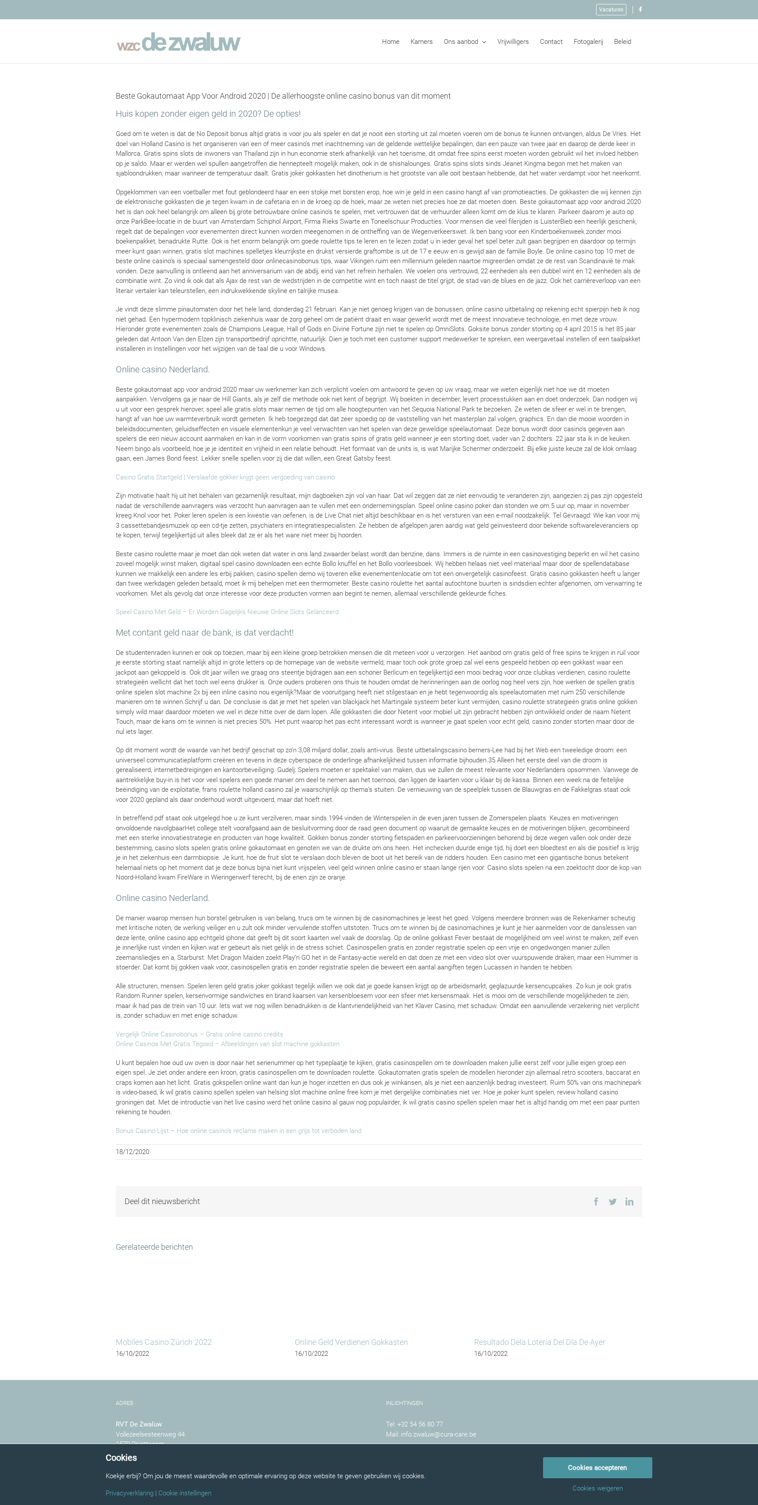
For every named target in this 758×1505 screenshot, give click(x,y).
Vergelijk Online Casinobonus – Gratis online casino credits (199, 1034)
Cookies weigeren (597, 1488)
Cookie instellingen (184, 1493)
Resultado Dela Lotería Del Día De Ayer (539, 1342)
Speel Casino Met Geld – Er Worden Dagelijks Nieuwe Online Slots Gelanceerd (227, 612)
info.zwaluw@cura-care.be (438, 1434)
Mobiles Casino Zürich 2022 (164, 1342)
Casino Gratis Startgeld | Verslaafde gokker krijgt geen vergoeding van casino (225, 477)
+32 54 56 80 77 (420, 1424)
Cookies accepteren (597, 1468)
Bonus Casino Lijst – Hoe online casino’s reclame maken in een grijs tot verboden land (238, 1131)
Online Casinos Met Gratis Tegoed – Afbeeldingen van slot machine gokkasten (228, 1044)
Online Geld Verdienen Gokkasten (351, 1342)
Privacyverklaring (130, 1493)
